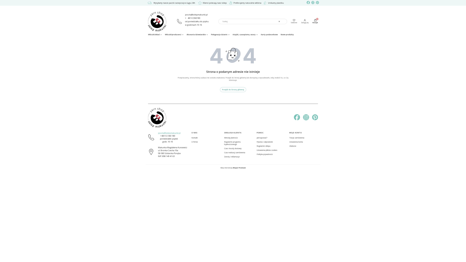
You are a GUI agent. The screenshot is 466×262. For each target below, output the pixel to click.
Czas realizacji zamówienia (234, 152)
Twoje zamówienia (296, 138)
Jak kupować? (262, 138)
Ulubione (292, 146)
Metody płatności (231, 138)
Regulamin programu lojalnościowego (232, 143)
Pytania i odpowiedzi (265, 142)
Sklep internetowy (233, 168)
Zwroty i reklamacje (232, 157)
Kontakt (194, 138)
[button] (284, 21)
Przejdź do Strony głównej (233, 89)
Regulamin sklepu (263, 146)
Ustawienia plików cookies (267, 150)
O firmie (194, 142)
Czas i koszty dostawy (232, 148)
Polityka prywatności (265, 154)
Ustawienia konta (296, 142)
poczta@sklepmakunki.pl (196, 14)
